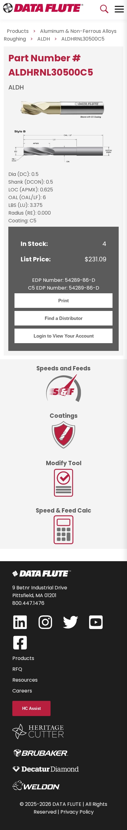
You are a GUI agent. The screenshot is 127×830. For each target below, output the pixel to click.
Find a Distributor (64, 318)
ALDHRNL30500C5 (82, 38)
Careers (22, 690)
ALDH (43, 38)
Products (23, 658)
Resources (25, 680)
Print (63, 300)
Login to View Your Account (64, 336)
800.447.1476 (28, 603)
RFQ (17, 669)
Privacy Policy (77, 811)
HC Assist (31, 708)
